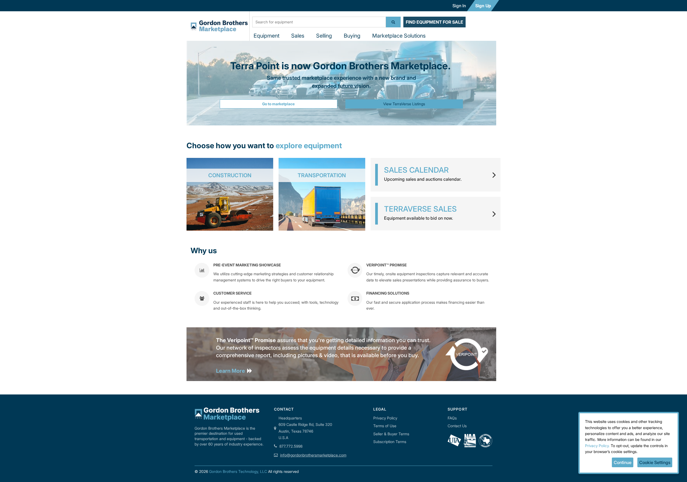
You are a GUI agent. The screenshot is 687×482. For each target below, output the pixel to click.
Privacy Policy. (597, 445)
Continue (622, 462)
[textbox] (319, 22)
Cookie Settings (654, 462)
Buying (352, 35)
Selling (324, 35)
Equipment (266, 35)
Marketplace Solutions (399, 35)
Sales (297, 35)
